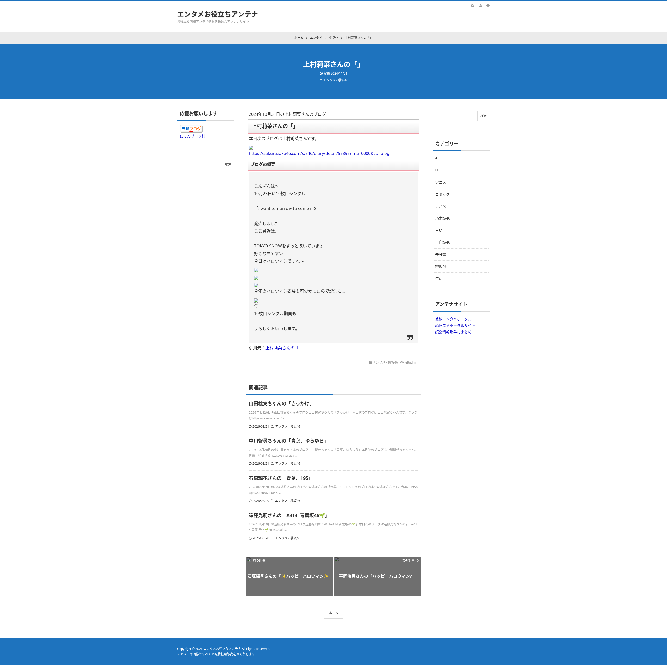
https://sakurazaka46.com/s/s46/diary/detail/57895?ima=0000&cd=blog (319, 153)
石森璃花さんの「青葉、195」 (281, 478)
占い (438, 230)
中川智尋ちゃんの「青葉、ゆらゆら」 (289, 441)
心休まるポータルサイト (455, 325)
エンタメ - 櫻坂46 (335, 80)
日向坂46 (442, 242)
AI (437, 157)
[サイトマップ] (480, 5)
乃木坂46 (442, 218)
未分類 (440, 254)
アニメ (440, 182)
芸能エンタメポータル (453, 318)
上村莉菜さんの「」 (284, 348)
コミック (442, 194)
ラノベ (440, 206)
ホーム (333, 613)
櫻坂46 (441, 266)
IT (437, 169)
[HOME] (488, 5)
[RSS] (472, 5)
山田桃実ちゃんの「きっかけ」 (281, 403)
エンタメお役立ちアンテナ (217, 14)
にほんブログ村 (192, 136)
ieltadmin (411, 362)
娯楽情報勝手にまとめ (453, 331)
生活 (438, 278)
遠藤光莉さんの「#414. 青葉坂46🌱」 (289, 515)
